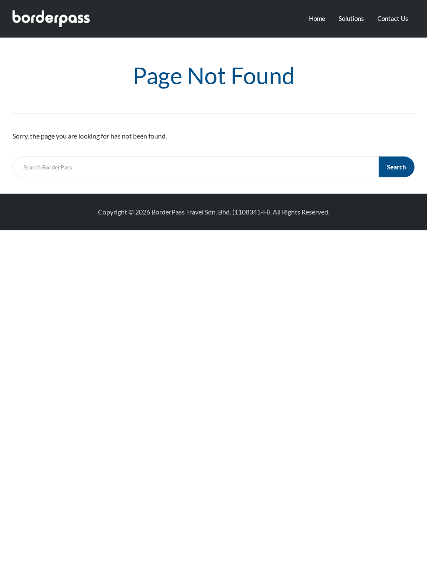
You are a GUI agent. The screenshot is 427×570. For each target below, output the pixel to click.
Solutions (351, 18)
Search (396, 167)
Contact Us (392, 18)
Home (317, 18)
